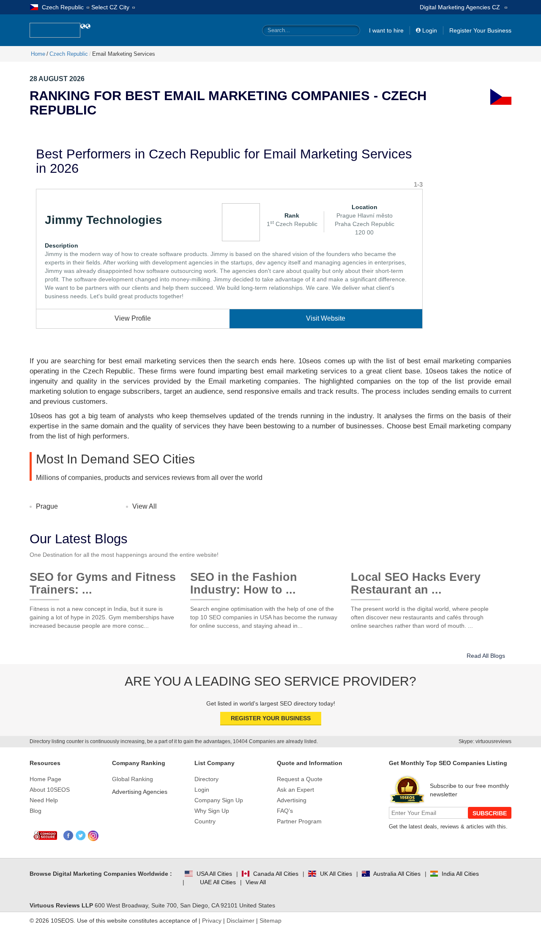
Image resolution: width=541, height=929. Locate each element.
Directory (206, 779)
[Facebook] (68, 836)
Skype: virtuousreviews (485, 741)
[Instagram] (93, 836)
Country (205, 821)
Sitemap (270, 920)
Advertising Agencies (139, 791)
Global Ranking (132, 779)
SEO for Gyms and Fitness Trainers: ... (103, 580)
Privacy (211, 920)
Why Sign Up (211, 810)
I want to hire (386, 30)
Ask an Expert (295, 789)
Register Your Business (480, 30)
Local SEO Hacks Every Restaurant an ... (416, 580)
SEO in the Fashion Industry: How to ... (243, 580)
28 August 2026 (57, 78)
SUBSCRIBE (490, 813)
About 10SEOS (50, 789)
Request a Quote (299, 779)
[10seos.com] (55, 30)
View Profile (133, 318)
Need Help (44, 800)
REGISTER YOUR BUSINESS (271, 718)
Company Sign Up (218, 800)
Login (429, 30)
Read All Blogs (486, 655)
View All (144, 506)
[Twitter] (81, 836)
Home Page (45, 779)
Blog (35, 810)
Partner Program (299, 821)
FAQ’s (285, 810)
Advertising (291, 800)
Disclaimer (240, 920)
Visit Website (325, 318)
